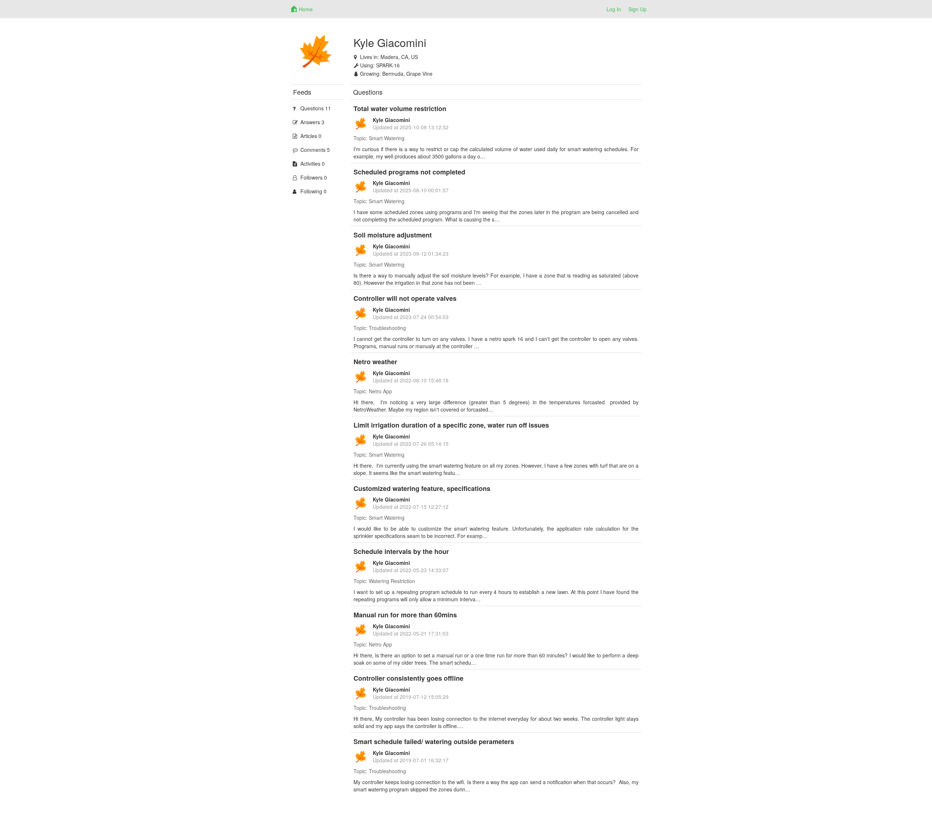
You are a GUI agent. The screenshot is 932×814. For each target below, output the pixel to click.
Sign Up (637, 9)
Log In (614, 9)
